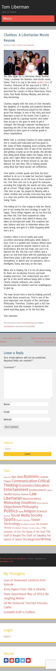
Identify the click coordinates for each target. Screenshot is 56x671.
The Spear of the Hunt (33, 531)
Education (42, 485)
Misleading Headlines (20, 503)
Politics (11, 511)
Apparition (7, 477)
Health (8, 494)
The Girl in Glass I (35, 528)
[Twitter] (22, 660)
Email (6, 411)
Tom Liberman (15, 7)
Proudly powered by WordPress (13, 558)
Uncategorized (32, 539)
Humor (25, 494)
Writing (46, 539)
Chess (7, 481)
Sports (10, 519)
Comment (10, 367)
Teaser (35, 520)
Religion (30, 511)
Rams (20, 511)
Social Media (20, 515)
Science (41, 511)
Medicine (28, 498)
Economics (26, 485)
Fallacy (49, 490)
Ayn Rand (17, 477)
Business (31, 476)
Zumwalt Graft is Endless (19, 612)
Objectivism (13, 507)
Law (33, 493)
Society (36, 515)
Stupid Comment (23, 520)
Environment (37, 490)
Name (7, 404)
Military (37, 498)
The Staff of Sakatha (33, 535)
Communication (24, 481)
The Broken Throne (20, 528)
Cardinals (43, 477)
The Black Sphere (28, 524)
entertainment (9, 326)
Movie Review (42, 503)
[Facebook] (6, 660)
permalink (31, 326)
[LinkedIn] (17, 660)
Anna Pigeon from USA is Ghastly (24, 589)
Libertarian (13, 498)
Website (7, 419)
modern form (43, 82)
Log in (7, 636)
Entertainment (28, 323)
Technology (12, 524)
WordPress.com (6, 561)
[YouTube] (28, 660)
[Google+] (11, 660)
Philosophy (30, 507)
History (16, 494)
